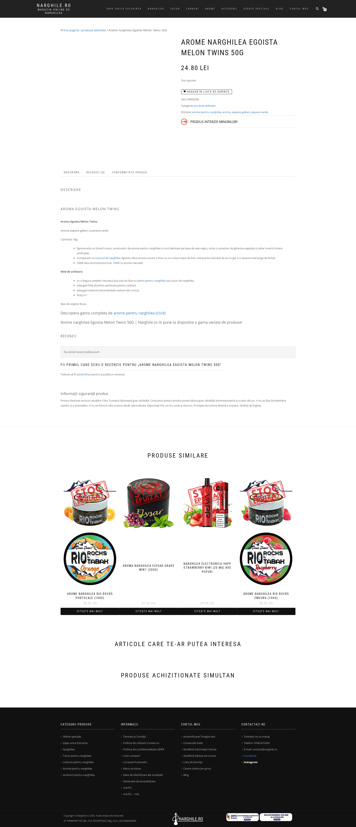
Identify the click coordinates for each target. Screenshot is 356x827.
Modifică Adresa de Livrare (199, 756)
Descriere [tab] (72, 172)
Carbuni (192, 8)
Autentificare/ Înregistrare (199, 736)
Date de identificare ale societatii (143, 775)
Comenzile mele (193, 743)
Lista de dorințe (193, 762)
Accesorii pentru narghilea (79, 775)
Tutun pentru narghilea (77, 756)
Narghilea (156, 8)
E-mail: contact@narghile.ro (260, 749)
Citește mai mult (90, 611)
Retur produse (132, 768)
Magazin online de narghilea (54, 11)
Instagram (251, 762)
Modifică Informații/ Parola (199, 749)
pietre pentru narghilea (151, 280)
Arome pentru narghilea (77, 768)
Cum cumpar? (131, 756)
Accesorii (229, 8)
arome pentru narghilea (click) (139, 312)
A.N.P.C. (127, 788)
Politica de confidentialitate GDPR (143, 749)
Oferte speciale (257, 8)
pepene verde (259, 112)
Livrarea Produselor (135, 762)
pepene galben (241, 112)
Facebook (250, 756)
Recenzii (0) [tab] (96, 172)
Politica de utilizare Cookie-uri (141, 743)
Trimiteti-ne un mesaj (257, 736)
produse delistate (94, 30)
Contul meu (299, 8)
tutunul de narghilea (107, 258)
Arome (210, 8)
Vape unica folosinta (124, 8)
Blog (279, 8)
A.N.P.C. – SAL (131, 794)
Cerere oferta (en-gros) (197, 768)
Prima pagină (70, 30)
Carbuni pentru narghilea (78, 762)
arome (226, 112)
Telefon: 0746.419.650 (257, 743)
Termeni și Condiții (134, 736)
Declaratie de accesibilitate (139, 781)
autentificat (84, 374)
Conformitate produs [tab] (129, 172)
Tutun (175, 8)
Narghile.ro (54, 5)
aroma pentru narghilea (206, 112)
